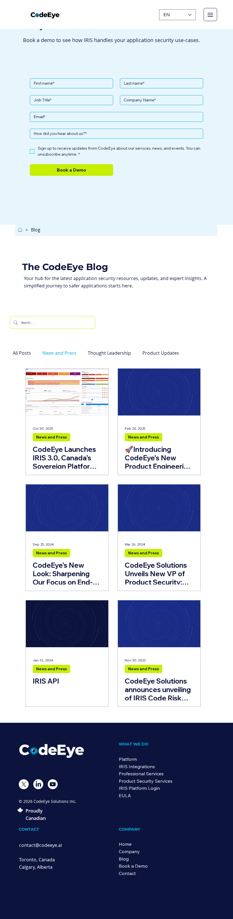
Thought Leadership (109, 353)
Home (125, 844)
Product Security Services (145, 781)
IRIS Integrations (137, 766)
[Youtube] (53, 784)
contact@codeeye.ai (40, 845)
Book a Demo (133, 866)
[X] (24, 784)
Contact (127, 873)
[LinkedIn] (38, 784)
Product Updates (160, 353)
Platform (128, 759)
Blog (124, 859)
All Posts (22, 353)
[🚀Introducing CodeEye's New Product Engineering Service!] (159, 392)
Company (129, 851)
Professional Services (141, 773)
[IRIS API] (67, 623)
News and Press (59, 353)
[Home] (20, 230)
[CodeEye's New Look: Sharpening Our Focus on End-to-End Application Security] (67, 507)
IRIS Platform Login (139, 788)
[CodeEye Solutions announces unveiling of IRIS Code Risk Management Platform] (159, 623)
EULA (125, 795)
